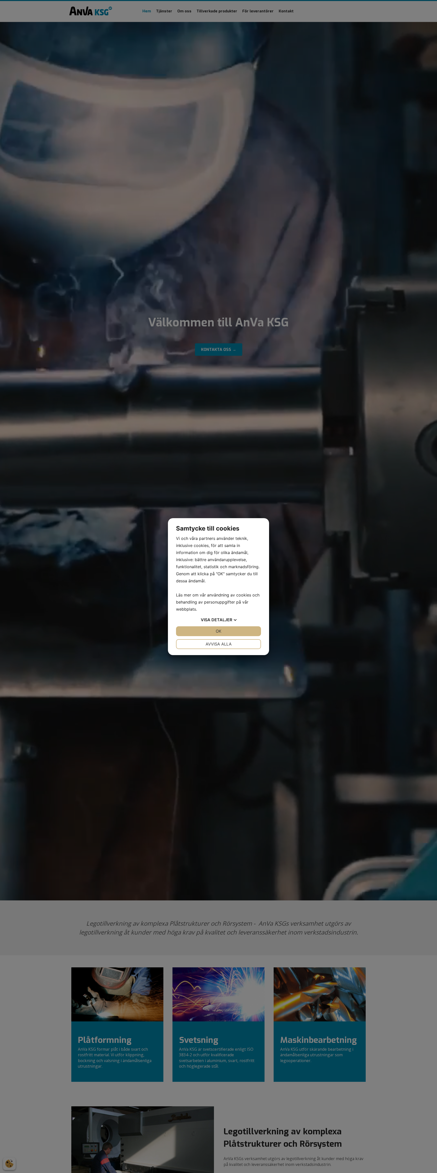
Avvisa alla (219, 644)
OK (218, 631)
